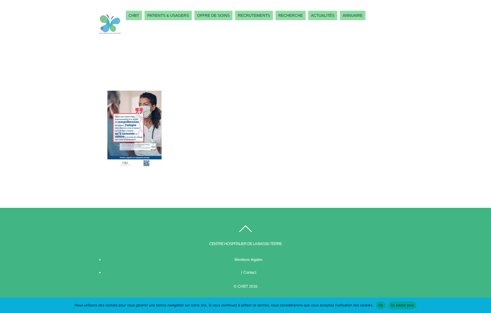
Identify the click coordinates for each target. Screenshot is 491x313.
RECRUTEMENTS (254, 15)
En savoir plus (402, 305)
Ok (380, 305)
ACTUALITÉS (322, 15)
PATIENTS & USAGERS (168, 15)
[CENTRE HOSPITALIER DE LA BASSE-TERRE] (110, 35)
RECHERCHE (290, 15)
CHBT (134, 15)
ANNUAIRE (353, 15)
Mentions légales (249, 259)
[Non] (484, 305)
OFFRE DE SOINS (213, 15)
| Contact (248, 272)
